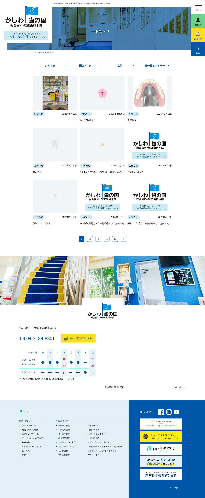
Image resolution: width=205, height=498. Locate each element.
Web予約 (198, 39)
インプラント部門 (66, 447)
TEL (200, 50)
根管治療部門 (64, 455)
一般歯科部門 (64, 426)
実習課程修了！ (88, 120)
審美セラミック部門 (67, 442)
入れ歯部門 (93, 426)
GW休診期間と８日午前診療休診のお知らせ (102, 223)
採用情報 (26, 442)
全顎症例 (132, 120)
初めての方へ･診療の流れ (33, 438)
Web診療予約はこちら (81, 338)
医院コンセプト (29, 426)
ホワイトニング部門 (97, 434)
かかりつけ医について (32, 447)
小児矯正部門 (64, 438)
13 (115, 239)
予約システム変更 (42, 223)
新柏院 (198, 25)
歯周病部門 (63, 451)
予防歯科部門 (64, 430)
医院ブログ (85, 65)
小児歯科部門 (94, 438)
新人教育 (37, 172)
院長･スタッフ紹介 (30, 430)
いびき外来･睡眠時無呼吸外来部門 (103, 451)
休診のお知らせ (135, 172)
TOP (26, 412)
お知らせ (50, 65)
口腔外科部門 (94, 430)
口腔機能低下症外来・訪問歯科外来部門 (105, 447)
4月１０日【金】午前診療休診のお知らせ (148, 223)
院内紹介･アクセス (30, 434)
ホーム (35, 52)
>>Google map (179, 387)
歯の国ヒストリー (155, 65)
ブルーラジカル (95, 455)
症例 (42, 52)
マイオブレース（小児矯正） (101, 442)
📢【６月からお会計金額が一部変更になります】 (102, 172)
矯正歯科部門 (64, 434)
